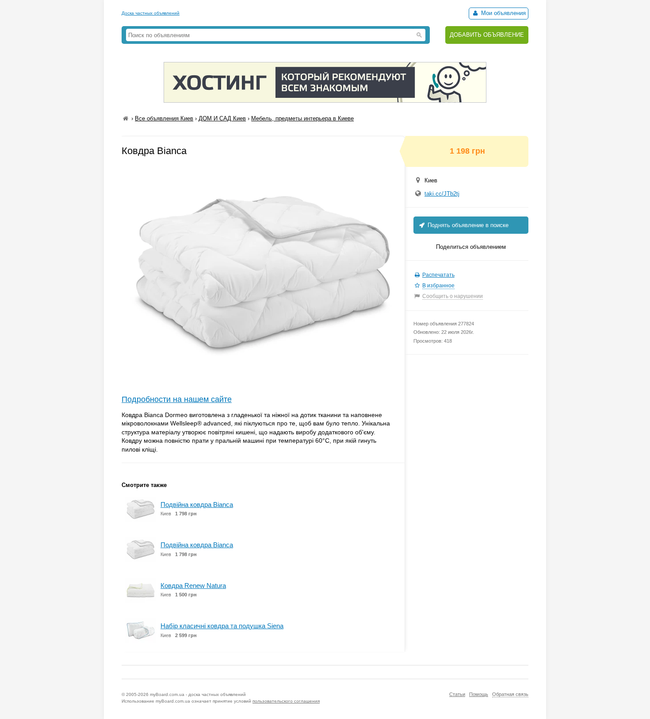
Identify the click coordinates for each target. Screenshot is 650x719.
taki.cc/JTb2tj (441, 193)
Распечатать (438, 275)
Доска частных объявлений (151, 13)
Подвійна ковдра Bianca (197, 504)
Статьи (457, 694)
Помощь (478, 694)
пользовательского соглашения (286, 701)
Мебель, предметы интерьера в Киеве (302, 118)
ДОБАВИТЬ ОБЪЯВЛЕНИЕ (487, 34)
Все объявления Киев (164, 118)
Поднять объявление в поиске (467, 225)
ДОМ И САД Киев (222, 118)
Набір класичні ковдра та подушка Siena (222, 626)
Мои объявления (502, 13)
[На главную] (126, 118)
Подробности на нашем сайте (177, 399)
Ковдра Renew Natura (193, 585)
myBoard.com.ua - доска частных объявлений (198, 694)
